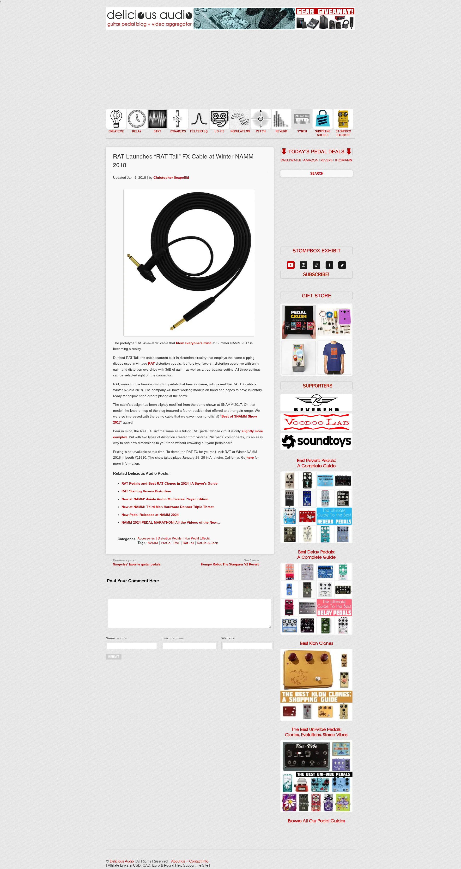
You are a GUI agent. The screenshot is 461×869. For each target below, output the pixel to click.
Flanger (239, 118)
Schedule (343, 123)
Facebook (343, 128)
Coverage (343, 118)
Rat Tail (188, 543)
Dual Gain (157, 131)
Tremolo (239, 128)
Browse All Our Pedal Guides (316, 821)
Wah (198, 128)
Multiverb (281, 116)
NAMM (153, 543)
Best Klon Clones (316, 643)
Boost (177, 118)
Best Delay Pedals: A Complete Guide (316, 554)
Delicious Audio (122, 861)
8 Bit (219, 126)
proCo (165, 543)
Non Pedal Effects (197, 538)
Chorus (239, 113)
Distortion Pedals (170, 538)
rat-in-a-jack (207, 543)
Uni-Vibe (239, 133)
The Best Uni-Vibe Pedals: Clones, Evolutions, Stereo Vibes (316, 732)
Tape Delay (136, 123)
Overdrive (157, 126)
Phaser (239, 123)
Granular (301, 121)
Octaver (260, 128)
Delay (136, 118)
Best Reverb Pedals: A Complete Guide (316, 463)
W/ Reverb (136, 128)
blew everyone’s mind (194, 343)
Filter (198, 123)
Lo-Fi (219, 121)
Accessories (146, 538)
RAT (151, 363)
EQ (198, 118)
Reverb (281, 121)
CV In (301, 116)
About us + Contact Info (189, 861)
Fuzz (157, 121)
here (250, 457)
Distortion (157, 116)
